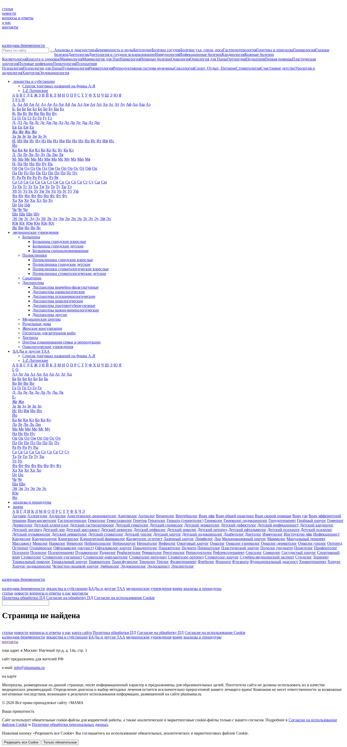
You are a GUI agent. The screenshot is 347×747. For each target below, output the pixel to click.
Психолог (38, 552)
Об (14, 168)
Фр (46, 196)
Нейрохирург (124, 543)
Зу (45, 136)
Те (30, 186)
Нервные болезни (155, 59)
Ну (44, 164)
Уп (53, 191)
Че (20, 209)
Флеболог (206, 561)
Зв (19, 136)
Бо (40, 109)
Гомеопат (335, 520)
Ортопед (334, 543)
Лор (217, 539)
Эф (102, 218)
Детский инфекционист (278, 525)
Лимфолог (204, 539)
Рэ (51, 177)
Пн (50, 173)
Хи (32, 200)
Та (14, 186)
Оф (88, 168)
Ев (14, 127)
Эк (49, 218)
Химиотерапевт (312, 561)
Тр (53, 186)
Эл (55, 218)
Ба (19, 109)
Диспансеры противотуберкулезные (64, 305)
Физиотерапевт (183, 561)
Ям (20, 228)
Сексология (184, 68)
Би (29, 109)
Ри (29, 177)
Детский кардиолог (317, 525)
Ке (26, 150)
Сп (73, 182)
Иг (31, 141)
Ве (30, 113)
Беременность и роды (114, 50)
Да (25, 122)
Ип (81, 141)
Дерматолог (22, 525)
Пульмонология (75, 68)
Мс (60, 159)
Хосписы (30, 337)
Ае (49, 104)
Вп (48, 113)
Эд (31, 218)
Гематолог (97, 520)
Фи (27, 196)
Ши (29, 214)
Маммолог (276, 539)
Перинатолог (208, 548)
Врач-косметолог (42, 520)
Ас (111, 104)
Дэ (90, 122)
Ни (32, 164)
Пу (74, 173)
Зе (24, 136)
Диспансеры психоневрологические (64, 296)
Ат (117, 104)
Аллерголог (37, 516)
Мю (80, 159)
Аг (37, 104)
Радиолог (108, 552)
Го (35, 118)
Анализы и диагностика (75, 50)
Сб (20, 182)
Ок (38, 168)
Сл (49, 182)
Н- (14, 164)
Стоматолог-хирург (222, 557)
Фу (64, 196)
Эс (85, 218)
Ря (56, 177)
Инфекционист (326, 534)
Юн (37, 223)
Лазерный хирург (179, 539)
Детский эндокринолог (202, 534)
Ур (59, 191)
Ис (93, 141)
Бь (46, 379)
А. (14, 104)
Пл (44, 173)
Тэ (69, 186)
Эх (108, 218)
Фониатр (223, 561)
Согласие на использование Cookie (124, 598)
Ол (44, 168)
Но (38, 164)
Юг (22, 223)
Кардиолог (21, 539)
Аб (25, 104)
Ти (35, 186)
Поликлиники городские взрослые (63, 260)
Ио (74, 141)
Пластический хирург (240, 548)
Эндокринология (54, 73)
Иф (105, 141)
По (56, 173)
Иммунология (167, 54)
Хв (20, 200)
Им (62, 141)
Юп (44, 223)
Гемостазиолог (119, 520)
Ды (84, 122)
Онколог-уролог (312, 543)
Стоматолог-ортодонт (148, 557)
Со (67, 182)
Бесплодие (142, 50)
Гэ (50, 118)
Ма (20, 159)
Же (21, 132)
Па (14, 173)
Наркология (130, 59)
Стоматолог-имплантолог (105, 557)
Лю (55, 154)
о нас (6, 22)
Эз (37, 218)
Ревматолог (152, 552)
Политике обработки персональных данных (70, 724)
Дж (48, 122)
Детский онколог (182, 529)
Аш (142, 104)
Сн (61, 182)
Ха (14, 200)
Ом (51, 168)
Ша (15, 214)
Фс (52, 196)
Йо (14, 145)
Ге (19, 118)
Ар (105, 104)
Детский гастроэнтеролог (92, 525)
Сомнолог (271, 552)
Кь (66, 150)
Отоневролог (40, 548)
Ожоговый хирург (193, 543)
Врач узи (300, 516)
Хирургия (30, 73)
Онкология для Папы (208, 59)
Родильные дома (36, 324)
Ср (79, 182)
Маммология (71, 59)
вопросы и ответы (18, 18)
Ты (63, 186)
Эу (96, 218)
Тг (25, 186)
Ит (99, 141)
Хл (38, 200)
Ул (36, 191)
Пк (38, 173)
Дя (61, 392)
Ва (19, 113)
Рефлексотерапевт (229, 552)
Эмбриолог (109, 566)
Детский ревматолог (69, 534)
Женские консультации (42, 328)
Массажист (21, 543)
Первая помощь (278, 59)
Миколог (40, 543)
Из (43, 141)
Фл (33, 196)
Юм (29, 223)
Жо (34, 132)
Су (91, 182)
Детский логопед (27, 529)
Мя (87, 159)
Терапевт (321, 557)
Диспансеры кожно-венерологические (66, 310)
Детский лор (54, 529)
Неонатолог (147, 543)
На (20, 164)
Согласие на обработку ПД (69, 598)
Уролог (162, 561)
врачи (177, 588)
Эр (79, 218)
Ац (135, 104)
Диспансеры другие (50, 315)
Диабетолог (234, 534)
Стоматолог (31, 557)
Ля (61, 154)
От (82, 168)
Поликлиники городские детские (61, 264)
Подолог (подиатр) (276, 548)
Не (25, 164)
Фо (39, 196)
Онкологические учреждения (47, 347)
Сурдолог (303, 557)
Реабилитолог (129, 552)
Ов (20, 168)
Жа (15, 132)
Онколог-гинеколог (243, 543)
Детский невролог (117, 529)
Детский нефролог (150, 529)
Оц (94, 168)
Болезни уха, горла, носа (201, 50)
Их (111, 141)
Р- (14, 177)
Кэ (71, 150)
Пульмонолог (87, 552)
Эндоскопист (158, 566)
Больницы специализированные (61, 250)
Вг (25, 113)
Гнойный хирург (311, 520)
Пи (32, 173)
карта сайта (82, 632)
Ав (31, 104)
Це (14, 205)
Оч (57, 438)
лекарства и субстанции (67, 588)
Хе (26, 200)
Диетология (78, 54)
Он (57, 168)
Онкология (180, 59)
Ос (76, 168)
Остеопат (20, 548)
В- (14, 113)
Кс (54, 150)
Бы (56, 109)
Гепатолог (157, 520)
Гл (29, 118)
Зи (29, 136)
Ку (60, 150)
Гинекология (304, 50)
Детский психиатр (283, 529)
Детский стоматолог (105, 534)
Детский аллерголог (51, 525)
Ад (43, 104)
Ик (49, 141)
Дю (97, 122)
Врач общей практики (235, 516)
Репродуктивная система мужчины (143, 68)
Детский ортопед (212, 529)
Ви (36, 113)
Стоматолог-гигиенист (62, 557)
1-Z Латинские (35, 90)
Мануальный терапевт (306, 539)
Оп (64, 168)
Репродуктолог (199, 552)
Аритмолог (127, 516)
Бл (35, 109)
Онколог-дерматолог (279, 543)
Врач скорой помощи (273, 516)
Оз (32, 168)
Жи (27, 132)
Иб (19, 141)
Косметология (14, 59)
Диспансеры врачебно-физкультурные (66, 287)
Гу (45, 118)
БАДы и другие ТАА (107, 588)
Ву (54, 113)
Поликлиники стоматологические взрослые (71, 269)
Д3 (19, 122)
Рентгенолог (174, 552)
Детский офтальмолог (247, 529)
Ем (25, 127)
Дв (31, 122)
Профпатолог (325, 548)
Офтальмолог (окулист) (73, 548)
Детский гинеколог (166, 525)
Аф (128, 104)
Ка (14, 150)
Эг (26, 218)
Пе (20, 173)
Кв (20, 150)
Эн (67, 218)
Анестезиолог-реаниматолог (92, 516)
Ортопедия (236, 59)
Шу (37, 214)
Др (72, 122)
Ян (26, 228)
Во (42, 113)
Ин (68, 141)
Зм (34, 136)
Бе (24, 109)
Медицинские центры (41, 319)
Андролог (57, 516)
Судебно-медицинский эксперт (267, 557)
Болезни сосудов (166, 50)
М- (14, 159)
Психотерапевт (61, 552)
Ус (64, 191)
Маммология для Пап (101, 59)
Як (14, 228)
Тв (20, 186)
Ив (25, 141)
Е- (14, 397)
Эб (14, 218)
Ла (19, 154)
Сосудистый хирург (298, 552)
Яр (32, 228)
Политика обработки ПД (23, 598)
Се (31, 182)
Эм (61, 218)
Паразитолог (170, 548)
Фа (14, 196)
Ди (54, 122)
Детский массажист (83, 529)
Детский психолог (316, 529)
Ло (37, 154)
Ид (37, 141)
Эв (20, 218)
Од (26, 168)
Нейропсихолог (98, 543)
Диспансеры (33, 283)
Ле (25, 154)
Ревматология (101, 68)
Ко (43, 150)
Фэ (58, 465)
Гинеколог (213, 520)
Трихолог (147, 561)
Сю (104, 182)
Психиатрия (86, 63)
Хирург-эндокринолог (31, 566)
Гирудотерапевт (282, 520)
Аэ (148, 104)
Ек (20, 127)
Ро (35, 177)
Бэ (62, 109)
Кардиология (233, 54)
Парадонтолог (145, 548)
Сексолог (254, 552)
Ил (55, 141)
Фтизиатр (240, 561)
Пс (69, 173)
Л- (14, 154)
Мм (47, 159)
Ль (48, 154)
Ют (51, 223)
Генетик (140, 520)
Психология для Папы (42, 68)
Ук (30, 191)
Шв (22, 214)
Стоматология (248, 68)
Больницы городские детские (58, 246)
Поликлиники (34, 255)
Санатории (31, 278)
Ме (27, 159)
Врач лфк (207, 516)
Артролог (146, 516)
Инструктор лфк (298, 534)
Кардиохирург (44, 539)
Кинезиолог (68, 539)
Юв (15, 223)
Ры (45, 177)
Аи (61, 104)
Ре (24, 177)
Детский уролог (138, 534)
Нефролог (167, 543)
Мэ (73, 159)
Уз (25, 191)
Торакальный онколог (31, 561)
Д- (14, 122)
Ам (86, 104)
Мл (40, 159)
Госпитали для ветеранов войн (49, 333)
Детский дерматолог (202, 525)
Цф (27, 205)
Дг (37, 122)
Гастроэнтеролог (72, 520)
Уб (14, 191)
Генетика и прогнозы (274, 50)
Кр (48, 150)
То (47, 186)
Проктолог (303, 548)
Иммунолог (272, 534)
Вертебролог (187, 516)
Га (14, 118)
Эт (90, 218)
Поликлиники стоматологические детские (69, 273)
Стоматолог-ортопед (186, 557)
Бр (45, 109)
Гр (40, 118)
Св (26, 182)
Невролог (75, 543)
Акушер (19, 516)
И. (14, 141)
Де (42, 122)
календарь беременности (23, 45)
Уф (75, 191)
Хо (44, 200)
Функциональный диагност (274, 561)
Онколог (217, 543)
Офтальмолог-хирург (113, 548)
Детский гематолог (132, 525)
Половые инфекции (35, 63)
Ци (20, 205)
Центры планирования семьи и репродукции (61, 342)
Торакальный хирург (69, 561)
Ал (79, 104)
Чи (25, 209)
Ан (92, 104)
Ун (47, 191)
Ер (31, 127)
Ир (87, 141)
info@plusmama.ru (29, 667)
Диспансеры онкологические (58, 301)
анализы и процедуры (202, 588)
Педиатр (189, 548)
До (66, 122)
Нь (50, 164)
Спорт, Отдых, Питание (215, 68)
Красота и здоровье (43, 59)
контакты (10, 27)
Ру (40, 177)
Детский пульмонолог (31, 534)
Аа (19, 104)
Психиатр (20, 552)
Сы (97, 182)
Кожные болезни (259, 54)
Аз (55, 104)
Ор (70, 168)
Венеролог (165, 516)
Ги (24, 118)
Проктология (64, 63)
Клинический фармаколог (102, 539)
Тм (41, 186)
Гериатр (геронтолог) (185, 520)
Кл (37, 150)
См (55, 182)
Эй (43, 218)
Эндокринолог (133, 566)
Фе (20, 196)
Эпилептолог (182, 566)
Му (67, 159)
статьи (7, 9)
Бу (51, 109)
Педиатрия (255, 59)
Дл (60, 122)
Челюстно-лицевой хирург (75, 566)
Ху (50, 200)
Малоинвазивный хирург (244, 539)
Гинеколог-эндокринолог (245, 520)
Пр (63, 173)
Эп (73, 218)
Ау (122, 104)
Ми (34, 159)
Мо (54, 159)
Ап (99, 104)
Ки (31, 150)
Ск (43, 182)
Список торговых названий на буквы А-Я (58, 86)
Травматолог (100, 561)
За (14, 136)
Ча (14, 209)
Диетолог (253, 534)
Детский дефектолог (238, 525)
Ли (31, 154)
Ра (19, 177)
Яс (38, 228)
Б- (14, 109)
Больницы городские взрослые (59, 241)
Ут (70, 191)
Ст (85, 182)
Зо (40, 136)
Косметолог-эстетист (144, 539)
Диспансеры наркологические (59, 292)
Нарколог (57, 543)
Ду (78, 122)
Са (14, 182)
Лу (42, 154)
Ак (73, 104)
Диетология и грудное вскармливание (122, 54)
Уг (20, 191)
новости (9, 13)
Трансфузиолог (125, 561)
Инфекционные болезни (200, 54)
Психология (12, 68)
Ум (41, 191)
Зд (24, 406)
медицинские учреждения (148, 588)
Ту (58, 186)
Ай (67, 104)
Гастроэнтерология (239, 50)
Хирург (334, 561)
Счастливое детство (278, 68)
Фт (58, 196)
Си (37, 182)
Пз (26, 173)
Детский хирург (167, 534)
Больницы (31, 237)
